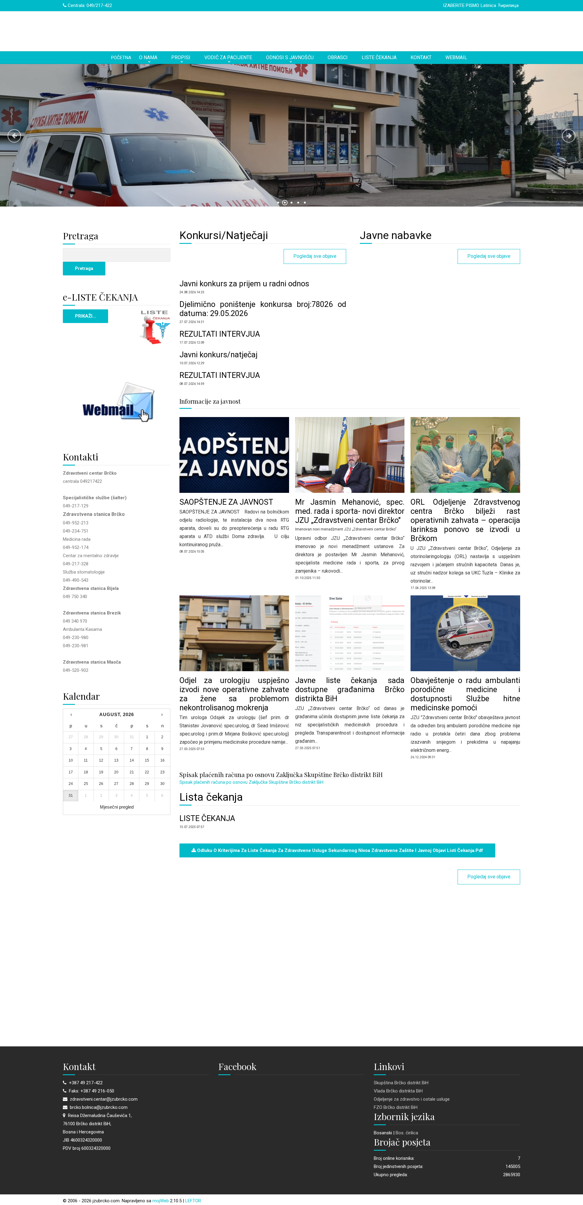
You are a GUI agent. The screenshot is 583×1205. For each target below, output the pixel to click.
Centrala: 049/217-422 (89, 5)
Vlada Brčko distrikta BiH (398, 1091)
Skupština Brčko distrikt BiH (401, 1083)
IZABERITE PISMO (461, 5)
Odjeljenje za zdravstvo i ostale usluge (412, 1099)
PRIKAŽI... (85, 316)
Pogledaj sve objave (314, 256)
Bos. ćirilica (407, 1133)
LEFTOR (193, 1200)
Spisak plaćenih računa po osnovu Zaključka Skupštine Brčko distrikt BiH (251, 782)
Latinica (488, 5)
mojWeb (160, 1200)
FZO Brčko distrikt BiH (396, 1107)
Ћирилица (508, 5)
